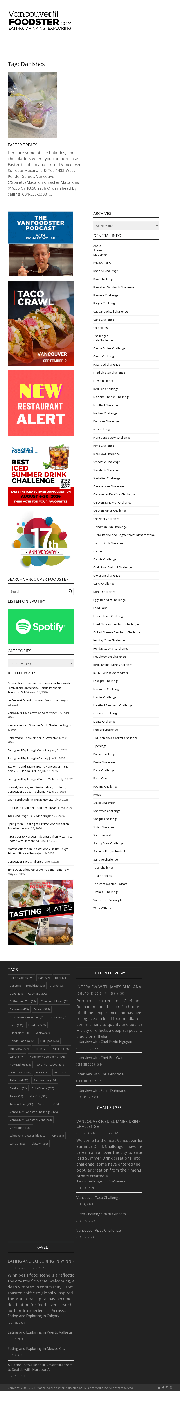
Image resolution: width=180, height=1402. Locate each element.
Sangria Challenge (105, 819)
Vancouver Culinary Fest (109, 900)
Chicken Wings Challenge (110, 511)
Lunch (17, 1057)
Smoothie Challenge (106, 462)
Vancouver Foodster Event (31, 1120)
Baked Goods (21, 978)
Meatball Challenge (106, 405)
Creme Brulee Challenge (109, 348)
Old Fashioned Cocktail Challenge (115, 738)
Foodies (37, 1025)
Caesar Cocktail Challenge (110, 311)
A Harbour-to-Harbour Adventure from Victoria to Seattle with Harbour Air (47, 1367)
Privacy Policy (102, 263)
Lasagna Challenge (106, 681)
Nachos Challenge (105, 413)
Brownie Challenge (105, 295)
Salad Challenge (104, 803)
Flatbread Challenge (106, 364)
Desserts (19, 1009)
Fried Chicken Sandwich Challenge (116, 624)
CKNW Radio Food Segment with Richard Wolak (124, 535)
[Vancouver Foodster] (41, 28)
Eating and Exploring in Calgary (28, 758)
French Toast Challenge (108, 616)
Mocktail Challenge (105, 713)
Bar (44, 978)
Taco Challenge (103, 868)
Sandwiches (44, 1080)
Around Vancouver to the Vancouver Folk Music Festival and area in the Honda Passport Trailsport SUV (39, 687)
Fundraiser (19, 1033)
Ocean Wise (20, 1072)
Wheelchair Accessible (28, 1136)
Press (97, 795)
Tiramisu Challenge (106, 892)
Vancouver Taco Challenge (25, 861)
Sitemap (98, 250)
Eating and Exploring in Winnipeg (29, 750)
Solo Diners (43, 1088)
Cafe (16, 993)
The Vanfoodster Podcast (110, 884)
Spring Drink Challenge (108, 843)
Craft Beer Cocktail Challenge (112, 567)
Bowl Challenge (103, 279)
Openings (99, 746)
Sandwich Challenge (106, 811)
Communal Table (54, 1001)
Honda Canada (22, 1041)
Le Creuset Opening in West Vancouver (34, 700)
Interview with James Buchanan (110, 986)
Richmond (19, 1080)
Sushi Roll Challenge (106, 478)
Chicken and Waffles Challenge (114, 494)
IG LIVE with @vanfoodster (110, 673)
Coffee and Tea (23, 1001)
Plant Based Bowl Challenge (111, 437)
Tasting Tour (21, 1104)
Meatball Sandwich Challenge (113, 705)
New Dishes (20, 1064)
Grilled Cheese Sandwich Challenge (117, 632)
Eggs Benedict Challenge (109, 600)
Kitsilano (61, 1049)
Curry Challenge (104, 584)
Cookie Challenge (105, 559)
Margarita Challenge (106, 689)
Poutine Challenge (105, 786)
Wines (17, 1143)
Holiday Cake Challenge (109, 640)
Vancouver (48, 1104)
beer (61, 978)
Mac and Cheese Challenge (111, 397)
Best (15, 986)
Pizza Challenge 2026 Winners (101, 1213)
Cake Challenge (103, 319)
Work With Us (102, 908)
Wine (58, 1136)
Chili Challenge (103, 340)
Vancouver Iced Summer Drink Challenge (35, 725)
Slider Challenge (104, 827)
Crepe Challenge (104, 356)
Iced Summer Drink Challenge (112, 665)
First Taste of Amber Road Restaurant (33, 808)
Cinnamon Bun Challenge (110, 527)
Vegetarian (20, 1128)
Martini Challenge (105, 697)
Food (16, 1025)
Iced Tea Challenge (106, 389)
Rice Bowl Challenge (106, 454)
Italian (40, 1049)
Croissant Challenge (106, 575)
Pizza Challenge (104, 770)
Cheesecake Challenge (108, 486)
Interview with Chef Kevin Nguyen (104, 1041)
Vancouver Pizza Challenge (98, 1230)
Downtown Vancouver (27, 1017)
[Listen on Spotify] (41, 643)
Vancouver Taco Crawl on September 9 (33, 713)
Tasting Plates (102, 876)
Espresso (58, 1017)
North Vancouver (50, 1064)
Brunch (58, 986)
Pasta (42, 1072)
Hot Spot (49, 1041)
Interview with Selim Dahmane (101, 1090)
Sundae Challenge (105, 859)
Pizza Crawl (101, 778)
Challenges (100, 336)
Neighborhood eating (47, 1057)
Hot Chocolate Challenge (109, 657)
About (97, 246)
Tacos (16, 1096)
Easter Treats (22, 144)
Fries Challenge (103, 381)
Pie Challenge (102, 429)
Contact (98, 551)
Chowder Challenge (106, 519)
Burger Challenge (104, 303)
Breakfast (35, 986)
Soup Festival (102, 835)
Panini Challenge (104, 754)
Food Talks (100, 608)
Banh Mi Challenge (105, 271)
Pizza (61, 1072)
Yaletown (39, 1143)
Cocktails (37, 993)
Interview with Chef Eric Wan (99, 1057)
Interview (19, 1049)
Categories (100, 328)
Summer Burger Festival (109, 851)
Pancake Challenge (106, 421)
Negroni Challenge (105, 730)
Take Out (37, 1096)
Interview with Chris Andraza (100, 1074)
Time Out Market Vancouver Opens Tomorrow (38, 870)
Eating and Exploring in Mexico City (30, 800)
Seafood (18, 1088)
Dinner (42, 1009)
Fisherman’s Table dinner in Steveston (33, 738)
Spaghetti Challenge (106, 470)
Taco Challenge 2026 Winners (27, 816)
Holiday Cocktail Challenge (110, 648)
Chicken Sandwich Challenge (112, 502)
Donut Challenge (104, 592)
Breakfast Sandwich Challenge (113, 287)
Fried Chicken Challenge (109, 373)
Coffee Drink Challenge (108, 543)
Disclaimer (100, 255)
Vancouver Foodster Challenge (34, 1112)
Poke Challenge (103, 446)
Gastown (43, 1033)
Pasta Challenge (104, 762)
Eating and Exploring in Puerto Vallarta (33, 779)
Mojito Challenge (104, 721)
